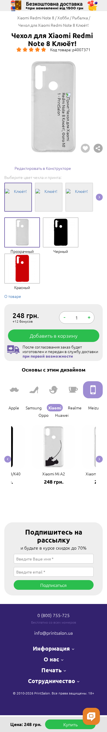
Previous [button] (7, 459)
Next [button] (99, 197)
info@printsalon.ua (53, 632)
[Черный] (60, 221)
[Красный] (22, 257)
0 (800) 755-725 (53, 615)
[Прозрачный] (22, 221)
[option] (53, 106)
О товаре (12, 296)
